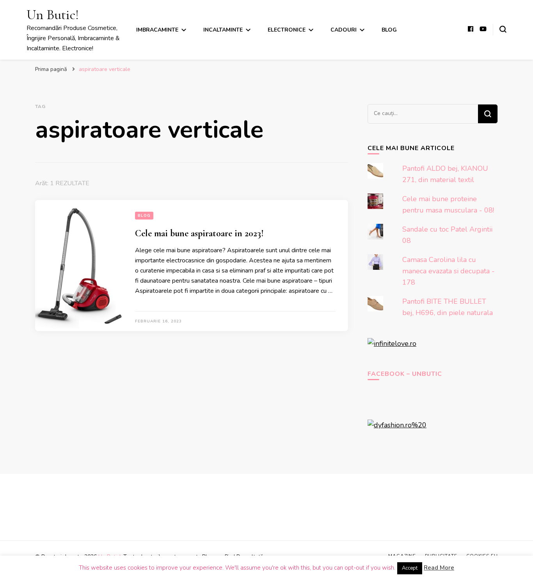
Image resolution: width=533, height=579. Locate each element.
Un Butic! (53, 14)
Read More (439, 568)
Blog (389, 30)
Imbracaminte (157, 30)
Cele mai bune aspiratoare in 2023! (199, 233)
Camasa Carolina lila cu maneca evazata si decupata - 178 (448, 271)
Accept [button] (410, 568)
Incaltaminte (223, 30)
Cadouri (343, 30)
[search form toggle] (502, 29)
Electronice (287, 30)
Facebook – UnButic (405, 374)
